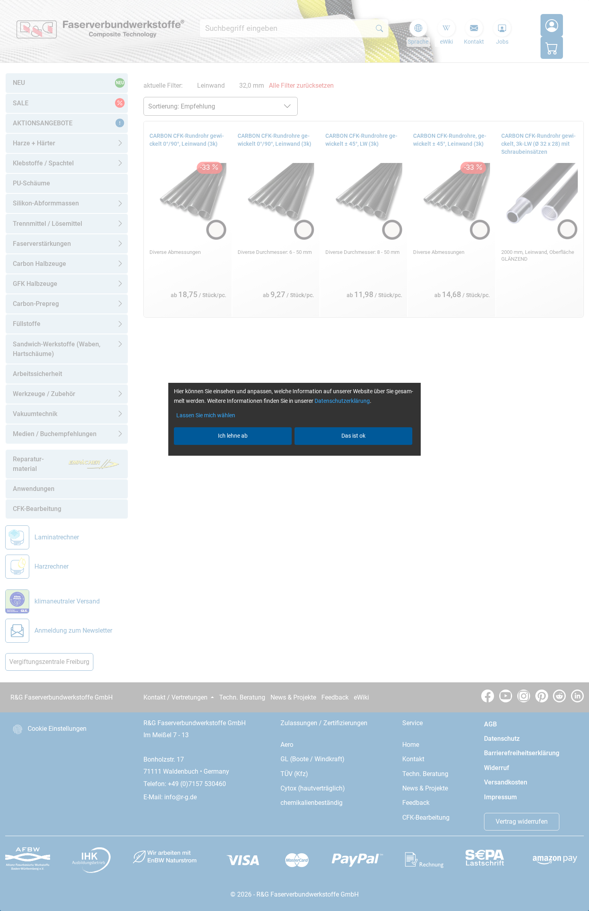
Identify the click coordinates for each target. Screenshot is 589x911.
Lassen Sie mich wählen (205, 415)
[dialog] (294, 455)
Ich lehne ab (233, 435)
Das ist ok (353, 435)
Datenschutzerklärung (342, 401)
